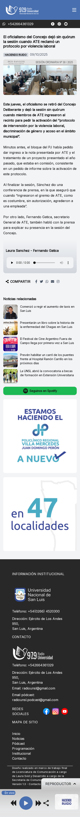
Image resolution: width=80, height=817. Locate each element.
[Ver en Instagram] (58, 281)
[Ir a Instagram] (59, 24)
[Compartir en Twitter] (41, 281)
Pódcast (18, 743)
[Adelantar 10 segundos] (38, 803)
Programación (23, 748)
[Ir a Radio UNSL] (66, 24)
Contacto (19, 758)
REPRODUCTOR (58, 784)
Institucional (21, 753)
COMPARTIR (20, 281)
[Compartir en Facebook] (36, 281)
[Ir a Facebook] (53, 24)
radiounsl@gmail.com (38, 688)
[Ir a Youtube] (64, 711)
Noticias (18, 739)
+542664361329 (41, 665)
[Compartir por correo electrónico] (52, 281)
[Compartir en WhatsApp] (47, 281)
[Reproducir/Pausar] (26, 803)
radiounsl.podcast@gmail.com (35, 700)
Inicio (16, 734)
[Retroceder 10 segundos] (13, 803)
